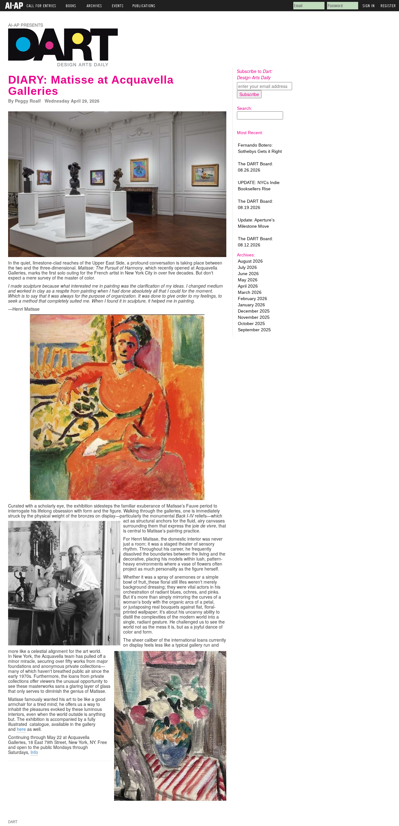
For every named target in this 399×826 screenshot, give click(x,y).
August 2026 (250, 261)
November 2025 (254, 317)
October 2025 (251, 323)
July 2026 (247, 267)
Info (34, 752)
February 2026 (252, 298)
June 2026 (248, 273)
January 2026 (251, 304)
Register (388, 4)
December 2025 (254, 311)
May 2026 (247, 279)
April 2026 (248, 286)
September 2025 (254, 329)
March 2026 (250, 292)
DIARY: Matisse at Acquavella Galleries (91, 85)
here (21, 729)
